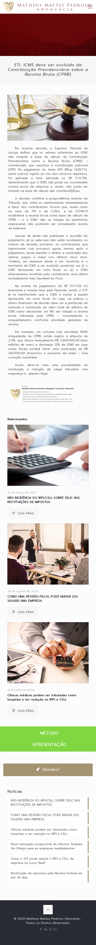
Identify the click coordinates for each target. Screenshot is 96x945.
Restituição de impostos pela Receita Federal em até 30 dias (46, 875)
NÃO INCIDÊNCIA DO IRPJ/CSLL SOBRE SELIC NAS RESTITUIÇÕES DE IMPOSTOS (43, 500)
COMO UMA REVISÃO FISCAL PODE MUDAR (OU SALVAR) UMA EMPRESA (45, 817)
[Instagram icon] (50, 929)
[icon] (55, 929)
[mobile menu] (90, 7)
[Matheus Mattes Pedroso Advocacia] (47, 6)
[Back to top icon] (48, 909)
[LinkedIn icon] (45, 929)
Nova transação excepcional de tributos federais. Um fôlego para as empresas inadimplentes (47, 846)
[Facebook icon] (41, 929)
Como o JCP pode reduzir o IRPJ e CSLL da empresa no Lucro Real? (42, 861)
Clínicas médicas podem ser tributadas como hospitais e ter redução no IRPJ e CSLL (41, 697)
